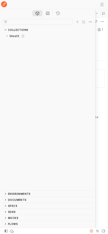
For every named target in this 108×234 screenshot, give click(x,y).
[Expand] (7, 36)
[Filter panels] (6, 21)
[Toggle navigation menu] (102, 5)
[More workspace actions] (102, 21)
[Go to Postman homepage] (4, 4)
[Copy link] (95, 21)
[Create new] (77, 22)
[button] (103, 13)
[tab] (37, 13)
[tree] (47, 112)
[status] (12, 230)
